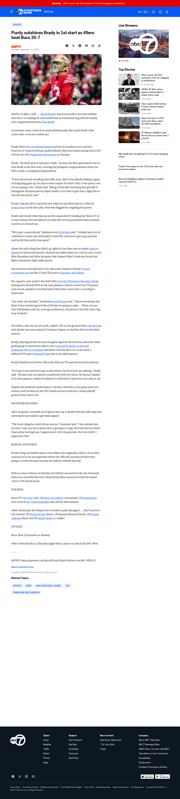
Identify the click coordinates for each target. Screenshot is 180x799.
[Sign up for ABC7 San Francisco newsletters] (33, 776)
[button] (11, 11)
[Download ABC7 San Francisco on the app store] (147, 776)
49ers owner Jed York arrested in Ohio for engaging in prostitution (88, 3)
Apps (45, 762)
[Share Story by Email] (92, 45)
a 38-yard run (94, 325)
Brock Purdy (48, 114)
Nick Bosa (64, 232)
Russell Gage (42, 353)
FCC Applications (137, 787)
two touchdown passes (39, 146)
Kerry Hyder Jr (47, 518)
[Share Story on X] (73, 45)
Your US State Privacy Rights (71, 787)
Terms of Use (89, 787)
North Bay (73, 758)
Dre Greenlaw (35, 350)
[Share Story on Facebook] (67, 45)
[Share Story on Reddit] (79, 45)
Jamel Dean (90, 498)
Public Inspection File (121, 787)
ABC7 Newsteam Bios (149, 744)
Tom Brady (48, 122)
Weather (47, 744)
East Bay (73, 744)
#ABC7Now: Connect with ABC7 (154, 749)
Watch (46, 753)
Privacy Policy (15, 787)
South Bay (73, 749)
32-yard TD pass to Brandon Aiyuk (78, 281)
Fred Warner (60, 301)
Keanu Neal (18, 207)
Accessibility (144, 758)
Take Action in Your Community (153, 753)
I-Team (103, 749)
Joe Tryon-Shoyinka (37, 501)
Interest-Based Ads (103, 787)
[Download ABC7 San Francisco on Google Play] (162, 776)
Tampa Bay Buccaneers (43, 154)
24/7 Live (48, 11)
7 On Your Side (107, 744)
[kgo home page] (17, 740)
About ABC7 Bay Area (149, 740)
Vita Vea (27, 498)
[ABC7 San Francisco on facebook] (13, 776)
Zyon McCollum (53, 498)
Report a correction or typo (22, 567)
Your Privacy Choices (30, 787)
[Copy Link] (99, 45)
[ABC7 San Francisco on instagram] (26, 776)
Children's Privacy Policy (49, 787)
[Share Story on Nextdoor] (86, 45)
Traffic (46, 749)
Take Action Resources (110, 740)
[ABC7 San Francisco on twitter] (19, 776)
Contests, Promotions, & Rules (153, 767)
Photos (46, 758)
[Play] (144, 44)
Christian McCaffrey (72, 272)
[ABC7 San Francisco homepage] (28, 12)
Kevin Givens (38, 514)
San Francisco (75, 740)
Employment (145, 762)
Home (46, 740)
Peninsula (73, 753)
